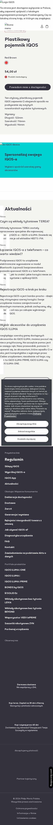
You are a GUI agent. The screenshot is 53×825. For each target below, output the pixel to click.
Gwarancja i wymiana (17, 514)
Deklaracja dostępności (18, 497)
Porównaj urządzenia (17, 629)
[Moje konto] (42, 26)
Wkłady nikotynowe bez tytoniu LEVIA (23, 600)
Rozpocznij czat (51, 777)
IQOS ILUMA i (12, 575)
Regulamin (14, 459)
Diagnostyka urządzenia (19, 535)
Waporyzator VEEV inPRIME (20, 617)
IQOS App (10, 478)
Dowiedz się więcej (26, 439)
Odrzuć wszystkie (26, 431)
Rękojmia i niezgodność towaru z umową (23, 522)
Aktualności (11, 483)
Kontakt (9, 547)
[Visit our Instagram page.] (14, 651)
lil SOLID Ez (11, 593)
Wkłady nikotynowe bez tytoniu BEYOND (23, 609)
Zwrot (8, 508)
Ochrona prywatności (26, 808)
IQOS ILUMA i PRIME (16, 581)
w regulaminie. (31, 730)
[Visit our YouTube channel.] (13, 661)
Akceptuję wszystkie (26, 424)
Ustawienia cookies (26, 817)
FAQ (7, 541)
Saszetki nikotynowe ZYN (19, 623)
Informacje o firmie (26, 813)
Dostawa (10, 503)
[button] (12, 26)
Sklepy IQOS (12, 466)
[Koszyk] (47, 26)
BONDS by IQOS (14, 587)
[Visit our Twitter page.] (13, 656)
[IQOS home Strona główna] (26, 26)
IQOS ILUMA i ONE (15, 570)
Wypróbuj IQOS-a (15, 472)
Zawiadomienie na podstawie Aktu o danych (25, 554)
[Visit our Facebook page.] (14, 646)
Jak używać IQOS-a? (16, 529)
